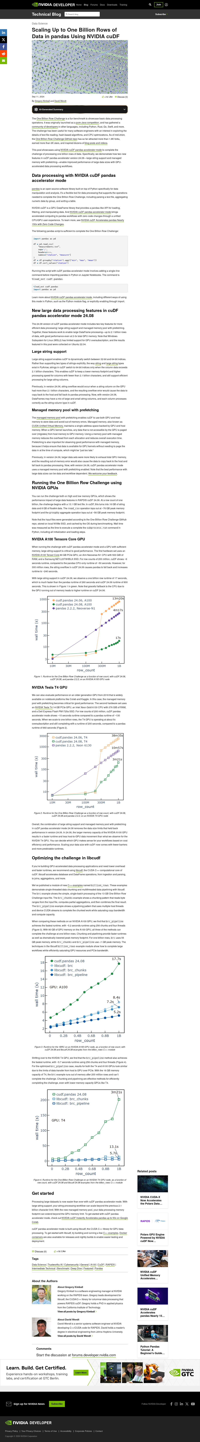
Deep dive (76, 1268)
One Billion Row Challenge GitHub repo (56, 139)
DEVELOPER (64, 5)
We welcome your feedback (102, 473)
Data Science (40, 23)
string (98, 363)
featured (88, 1268)
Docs (102, 4)
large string (112, 363)
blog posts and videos (96, 143)
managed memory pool (48, 417)
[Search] (150, 4)
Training (123, 4)
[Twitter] (187, 1404)
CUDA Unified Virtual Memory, (47, 425)
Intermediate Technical (43, 1268)
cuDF (101, 1264)
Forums (94, 4)
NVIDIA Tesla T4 (44, 707)
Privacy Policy (11, 1431)
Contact (99, 1431)
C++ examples (75, 885)
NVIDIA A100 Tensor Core (45, 555)
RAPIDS (110, 1264)
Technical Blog (46, 14)
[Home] (42, 5)
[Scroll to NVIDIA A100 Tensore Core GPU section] (87, 540)
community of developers (45, 126)
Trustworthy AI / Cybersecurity (63, 1264)
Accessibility (65, 1431)
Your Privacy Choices (31, 1431)
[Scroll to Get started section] (55, 1194)
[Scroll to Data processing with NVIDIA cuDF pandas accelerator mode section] (67, 181)
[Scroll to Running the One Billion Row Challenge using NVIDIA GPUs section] (59, 489)
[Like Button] (103, 97)
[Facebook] (171, 1404)
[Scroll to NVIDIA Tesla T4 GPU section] (68, 688)
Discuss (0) (122, 96)
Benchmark (63, 1268)
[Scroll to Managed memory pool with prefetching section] (100, 411)
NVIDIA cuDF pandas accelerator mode (81, 149)
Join (158, 4)
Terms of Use (51, 1431)
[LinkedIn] (181, 1404)
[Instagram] (176, 1404)
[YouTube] (193, 1404)
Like (111, 96)
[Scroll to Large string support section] (67, 352)
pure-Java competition (87, 122)
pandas (36, 188)
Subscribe (160, 14)
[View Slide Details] (100, 1372)
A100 (93, 1264)
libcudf (79, 870)
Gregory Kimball (42, 100)
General (84, 1264)
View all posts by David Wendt (74, 1335)
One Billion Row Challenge (51, 118)
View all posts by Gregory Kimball (76, 1311)
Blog (86, 4)
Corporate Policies (83, 1431)
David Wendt (60, 100)
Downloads (112, 4)
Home (79, 4)
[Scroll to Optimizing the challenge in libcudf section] (101, 859)
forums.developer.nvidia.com (94, 1354)
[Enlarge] (119, 599)
